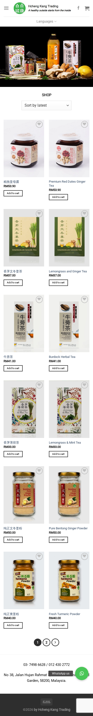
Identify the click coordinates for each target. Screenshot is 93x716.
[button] (81, 673)
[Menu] (6, 8)
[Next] (55, 642)
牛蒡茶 (8, 357)
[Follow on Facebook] (78, 8)
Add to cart (13, 193)
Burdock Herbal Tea (62, 357)
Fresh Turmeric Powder (64, 614)
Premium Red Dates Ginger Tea (67, 183)
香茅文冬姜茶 (13, 271)
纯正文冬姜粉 (13, 528)
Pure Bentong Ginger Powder (68, 528)
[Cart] (87, 8)
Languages (44, 21)
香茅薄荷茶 (11, 442)
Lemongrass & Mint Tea (65, 442)
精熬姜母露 (11, 182)
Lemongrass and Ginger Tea (68, 271)
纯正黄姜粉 (11, 614)
